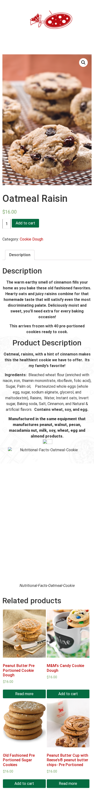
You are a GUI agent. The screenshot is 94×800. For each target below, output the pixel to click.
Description (19, 255)
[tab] (19, 255)
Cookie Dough (31, 239)
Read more (24, 694)
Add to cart (25, 223)
